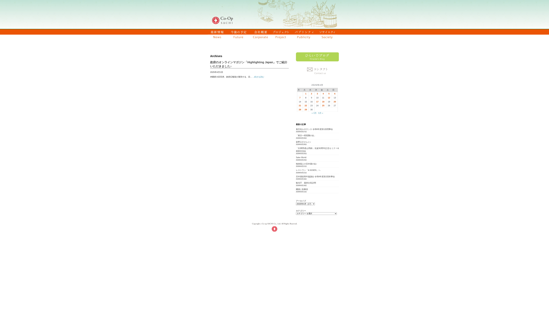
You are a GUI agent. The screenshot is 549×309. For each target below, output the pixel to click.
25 (323, 105)
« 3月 (314, 113)
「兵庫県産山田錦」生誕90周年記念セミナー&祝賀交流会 (317, 149)
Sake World (301, 157)
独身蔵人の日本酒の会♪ (306, 164)
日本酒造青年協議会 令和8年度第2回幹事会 (315, 176)
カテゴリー (301, 211)
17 (317, 102)
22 (306, 105)
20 (335, 102)
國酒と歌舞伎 (302, 189)
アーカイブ (301, 201)
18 (323, 102)
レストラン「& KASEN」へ (308, 170)
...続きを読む (258, 77)
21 (300, 105)
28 (300, 109)
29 (306, 109)
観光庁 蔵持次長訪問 (306, 183)
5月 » (320, 113)
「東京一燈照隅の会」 (306, 135)
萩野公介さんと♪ (303, 142)
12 (329, 98)
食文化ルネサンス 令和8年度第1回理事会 (314, 129)
